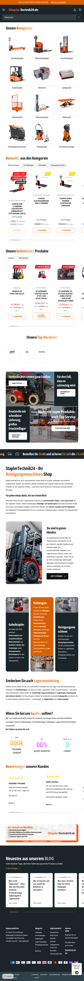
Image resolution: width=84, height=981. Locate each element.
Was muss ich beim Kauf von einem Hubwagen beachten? (65, 885)
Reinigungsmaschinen (17, 147)
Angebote (11, 258)
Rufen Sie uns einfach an (58, 2)
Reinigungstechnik (65, 393)
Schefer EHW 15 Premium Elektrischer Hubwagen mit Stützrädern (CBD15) (17, 209)
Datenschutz (43, 974)
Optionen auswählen (41, 316)
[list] (42, 352)
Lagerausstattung (40, 942)
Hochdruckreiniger (66, 147)
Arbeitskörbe (17, 117)
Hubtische (67, 117)
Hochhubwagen (66, 58)
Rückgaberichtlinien (67, 974)
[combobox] (42, 17)
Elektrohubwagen (42, 58)
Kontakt (37, 977)
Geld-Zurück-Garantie (54, 936)
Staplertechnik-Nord (62, 428)
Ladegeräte (66, 88)
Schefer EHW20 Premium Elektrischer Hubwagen (66, 202)
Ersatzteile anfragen (16, 436)
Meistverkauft (23, 258)
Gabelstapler (17, 88)
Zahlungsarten (54, 945)
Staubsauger (42, 147)
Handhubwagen (17, 58)
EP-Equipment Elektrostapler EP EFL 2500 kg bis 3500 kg (41, 294)
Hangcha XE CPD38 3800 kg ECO (17, 292)
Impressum (35, 974)
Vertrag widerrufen (56, 954)
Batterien (42, 88)
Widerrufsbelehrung (54, 974)
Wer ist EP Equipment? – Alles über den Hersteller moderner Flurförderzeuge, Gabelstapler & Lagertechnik (17, 890)
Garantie (52, 942)
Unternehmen (54, 932)
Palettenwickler (42, 117)
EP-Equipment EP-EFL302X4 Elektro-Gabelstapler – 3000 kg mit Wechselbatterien (65, 296)
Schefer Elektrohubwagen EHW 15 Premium (41, 200)
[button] (3, 9)
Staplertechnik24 (14, 974)
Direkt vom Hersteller (53, 949)
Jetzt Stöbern (56, 576)
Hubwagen (38, 932)
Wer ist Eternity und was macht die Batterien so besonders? (41, 885)
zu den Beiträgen (12, 868)
